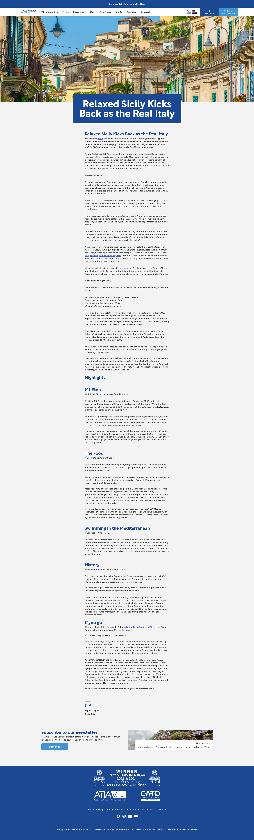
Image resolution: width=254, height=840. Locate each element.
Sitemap (162, 809)
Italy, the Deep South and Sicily (139, 627)
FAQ (129, 809)
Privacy (99, 809)
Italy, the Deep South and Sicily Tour (103, 255)
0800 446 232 (228, 13)
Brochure (209, 13)
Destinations (79, 11)
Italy (92, 714)
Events (119, 11)
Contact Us (146, 11)
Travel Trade (139, 809)
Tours (66, 11)
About (91, 809)
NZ (193, 11)
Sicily (100, 138)
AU (188, 11)
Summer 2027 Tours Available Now (127, 3)
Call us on (228, 11)
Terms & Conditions (115, 809)
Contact (151, 809)
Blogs (92, 11)
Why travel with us (50, 11)
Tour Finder (105, 11)
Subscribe (131, 11)
